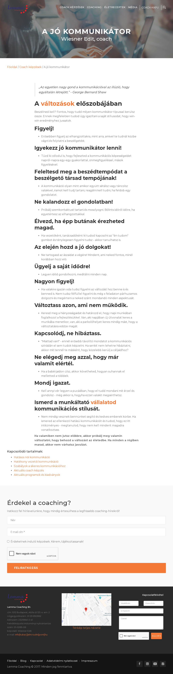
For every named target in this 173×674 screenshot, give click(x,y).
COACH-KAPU (150, 7)
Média (132, 7)
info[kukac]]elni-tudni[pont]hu (31, 634)
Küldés (156, 636)
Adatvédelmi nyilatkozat (62, 660)
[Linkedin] (147, 664)
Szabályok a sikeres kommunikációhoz (40, 466)
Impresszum (89, 660)
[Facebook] (140, 664)
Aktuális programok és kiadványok (37, 474)
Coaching (94, 7)
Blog (23, 660)
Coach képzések (72, 7)
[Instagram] (163, 664)
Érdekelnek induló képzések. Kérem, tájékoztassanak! (46, 541)
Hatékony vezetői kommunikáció (36, 461)
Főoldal (12, 67)
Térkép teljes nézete (86, 627)
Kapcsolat (36, 660)
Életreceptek (115, 7)
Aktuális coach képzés (29, 470)
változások (58, 103)
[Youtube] (155, 664)
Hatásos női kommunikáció (32, 457)
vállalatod (103, 402)
